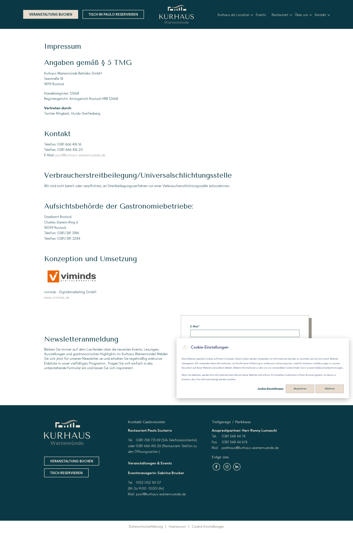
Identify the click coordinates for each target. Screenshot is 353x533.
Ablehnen (330, 389)
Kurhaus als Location (233, 15)
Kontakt (320, 15)
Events (261, 15)
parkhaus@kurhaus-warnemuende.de (250, 448)
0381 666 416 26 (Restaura (156, 446)
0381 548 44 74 (233, 436)
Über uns (301, 15)
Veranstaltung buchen (50, 14)
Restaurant (280, 15)
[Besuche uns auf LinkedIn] (236, 466)
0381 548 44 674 (234, 442)
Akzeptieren (300, 389)
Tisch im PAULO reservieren (113, 14)
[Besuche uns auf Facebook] (216, 466)
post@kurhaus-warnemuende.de (80, 155)
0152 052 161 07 (149, 483)
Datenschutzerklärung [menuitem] (146, 527)
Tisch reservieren (66, 473)
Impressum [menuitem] (177, 527)
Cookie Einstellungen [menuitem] (208, 527)
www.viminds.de (56, 298)
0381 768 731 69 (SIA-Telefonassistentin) (166, 440)
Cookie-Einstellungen (271, 389)
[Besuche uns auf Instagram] (227, 466)
